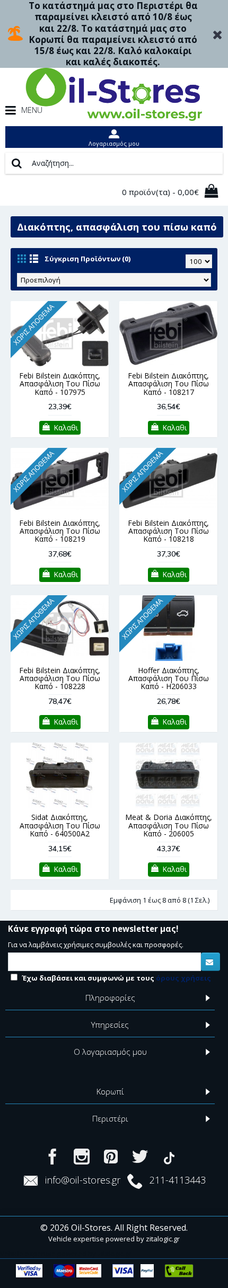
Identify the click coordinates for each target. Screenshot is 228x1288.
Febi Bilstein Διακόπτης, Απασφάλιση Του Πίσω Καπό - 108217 (168, 383)
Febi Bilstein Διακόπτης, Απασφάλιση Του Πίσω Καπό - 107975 (59, 383)
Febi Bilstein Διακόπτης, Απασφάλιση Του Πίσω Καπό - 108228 (59, 678)
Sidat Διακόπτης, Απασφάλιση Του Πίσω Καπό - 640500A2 (60, 825)
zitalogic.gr (163, 1238)
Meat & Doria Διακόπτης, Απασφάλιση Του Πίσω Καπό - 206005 (168, 825)
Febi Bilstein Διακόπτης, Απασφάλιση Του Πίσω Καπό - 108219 (59, 531)
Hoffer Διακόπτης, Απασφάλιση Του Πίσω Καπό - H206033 (168, 678)
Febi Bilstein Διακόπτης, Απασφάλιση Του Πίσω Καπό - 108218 (168, 531)
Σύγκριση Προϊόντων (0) (87, 258)
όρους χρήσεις (183, 978)
